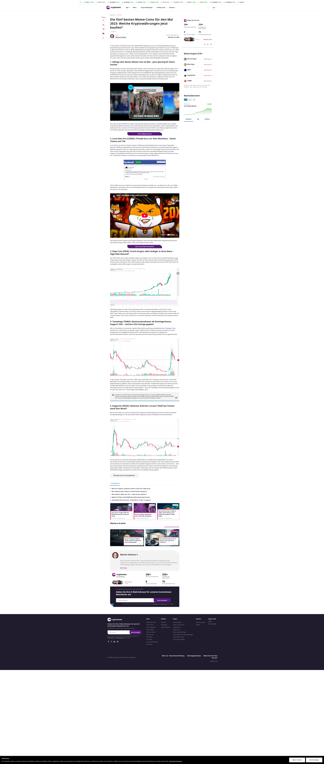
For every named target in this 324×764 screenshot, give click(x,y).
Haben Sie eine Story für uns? (210, 657)
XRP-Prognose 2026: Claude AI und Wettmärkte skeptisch (129, 491)
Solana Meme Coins (178, 637)
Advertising (213, 661)
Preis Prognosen (150, 627)
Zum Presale (207, 59)
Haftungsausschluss (194, 656)
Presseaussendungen (152, 642)
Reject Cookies (297, 760)
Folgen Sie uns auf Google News (125, 475)
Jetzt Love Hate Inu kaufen (145, 246)
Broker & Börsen (200, 622)
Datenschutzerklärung (176, 656)
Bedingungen (164, 604)
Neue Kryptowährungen (179, 632)
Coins (210, 621)
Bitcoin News (150, 629)
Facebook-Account (172, 153)
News (134, 7)
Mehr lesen (123, 568)
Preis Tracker (212, 624)
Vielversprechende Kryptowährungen (183, 634)
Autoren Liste (207, 39)
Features (163, 622)
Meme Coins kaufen (178, 624)
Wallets (198, 624)
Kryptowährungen (146, 7)
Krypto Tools (212, 619)
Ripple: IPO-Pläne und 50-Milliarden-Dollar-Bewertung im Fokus (131, 497)
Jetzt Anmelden (162, 600)
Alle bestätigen (314, 760)
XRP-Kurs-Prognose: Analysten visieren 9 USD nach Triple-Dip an (131, 488)
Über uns (165, 656)
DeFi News (149, 637)
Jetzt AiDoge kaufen (145, 134)
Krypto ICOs (176, 629)
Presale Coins (176, 627)
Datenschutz (155, 604)
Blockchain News (151, 622)
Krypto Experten (165, 627)
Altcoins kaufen (177, 622)
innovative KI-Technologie (129, 128)
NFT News (149, 639)
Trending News (115, 483)
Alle (127, 7)
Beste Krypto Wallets (179, 639)
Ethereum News (150, 632)
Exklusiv (163, 619)
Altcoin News (150, 634)
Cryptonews (112, 15)
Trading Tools (161, 7)
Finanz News (149, 624)
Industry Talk (119, 15)
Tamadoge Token (170, 328)
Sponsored (149, 644)
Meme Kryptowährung (142, 415)
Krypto (175, 619)
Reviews (171, 7)
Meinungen (164, 624)
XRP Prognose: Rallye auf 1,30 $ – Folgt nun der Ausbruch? (129, 494)
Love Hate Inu (114, 145)
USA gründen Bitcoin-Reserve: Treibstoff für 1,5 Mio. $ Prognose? (131, 500)
